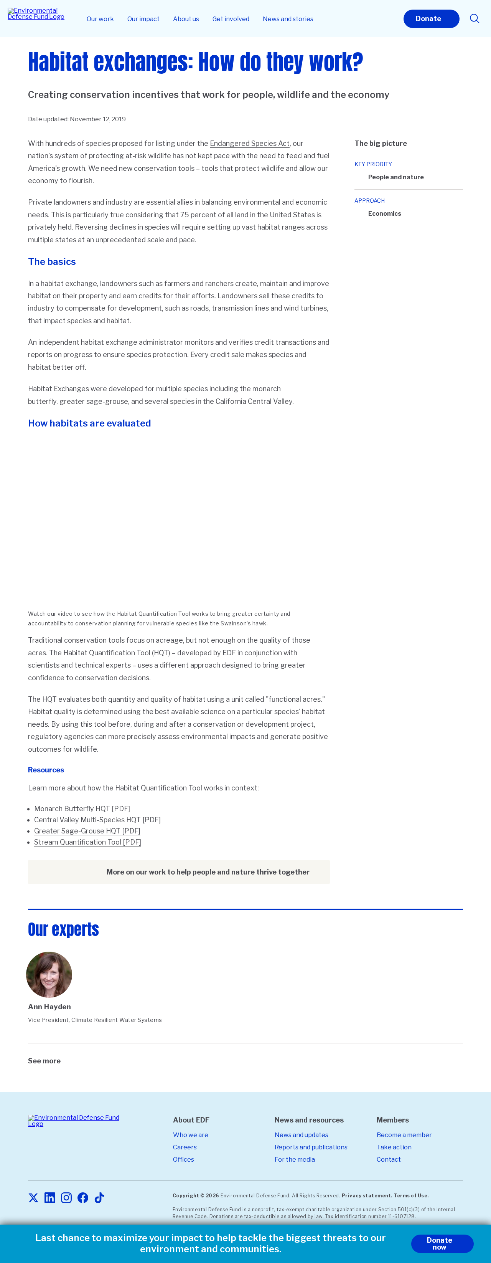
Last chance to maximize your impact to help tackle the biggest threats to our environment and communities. (210, 1244)
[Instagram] (66, 1198)
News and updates (301, 1135)
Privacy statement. (367, 1196)
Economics (384, 213)
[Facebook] (82, 1198)
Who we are (190, 1135)
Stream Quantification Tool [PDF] (87, 842)
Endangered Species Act (250, 143)
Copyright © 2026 (196, 1196)
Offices (183, 1159)
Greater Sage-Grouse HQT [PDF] (87, 831)
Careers (185, 1147)
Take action (394, 1147)
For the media (295, 1159)
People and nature (396, 177)
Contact (389, 1159)
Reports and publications (311, 1147)
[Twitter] (33, 1198)
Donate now (439, 1243)
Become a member (404, 1135)
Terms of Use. (411, 1196)
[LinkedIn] (49, 1198)
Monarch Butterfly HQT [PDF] (82, 809)
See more (44, 1061)
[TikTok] (99, 1198)
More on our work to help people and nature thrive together (208, 872)
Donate (428, 19)
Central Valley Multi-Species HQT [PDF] (97, 820)
